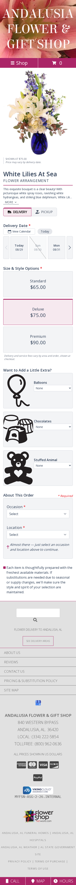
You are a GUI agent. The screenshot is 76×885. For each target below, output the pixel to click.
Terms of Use (38, 868)
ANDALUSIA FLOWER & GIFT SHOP (38, 29)
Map (39, 881)
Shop (22, 62)
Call (14, 881)
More (9, 202)
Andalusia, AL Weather (19, 847)
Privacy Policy (19, 861)
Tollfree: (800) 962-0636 (38, 744)
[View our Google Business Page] (38, 704)
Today (45, 231)
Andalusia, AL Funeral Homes (25, 833)
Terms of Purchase (50, 861)
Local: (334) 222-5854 (38, 736)
